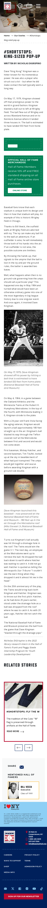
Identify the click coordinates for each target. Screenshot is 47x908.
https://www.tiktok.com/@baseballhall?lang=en (41, 888)
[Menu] (38, 6)
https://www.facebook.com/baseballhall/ (19, 888)
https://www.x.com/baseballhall (12, 888)
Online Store (20, 190)
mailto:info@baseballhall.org (5, 888)
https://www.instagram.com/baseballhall (26, 888)
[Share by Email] (21, 767)
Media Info (9, 872)
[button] (19, 747)
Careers (8, 855)
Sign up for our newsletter (23, 896)
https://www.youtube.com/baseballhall (34, 888)
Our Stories (19, 36)
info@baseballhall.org (37, 844)
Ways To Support (12, 861)
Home (7, 36)
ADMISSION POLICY (33, 866)
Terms (28, 861)
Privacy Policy (32, 855)
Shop (6, 866)
